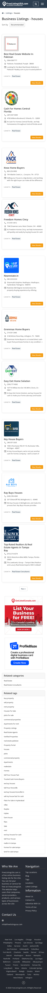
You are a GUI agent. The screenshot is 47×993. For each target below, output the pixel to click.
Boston (28, 955)
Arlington (28, 977)
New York (8, 939)
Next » (23, 589)
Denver (33, 952)
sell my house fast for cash (14, 796)
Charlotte (17, 952)
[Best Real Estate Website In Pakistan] (11, 43)
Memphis (37, 955)
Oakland (10, 974)
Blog (27, 876)
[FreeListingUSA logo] (15, 4)
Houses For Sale (10, 711)
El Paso (41, 952)
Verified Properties (11, 736)
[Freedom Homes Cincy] (11, 209)
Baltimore (6, 962)
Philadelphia (7, 943)
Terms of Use (30, 907)
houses (6, 749)
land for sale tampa (11, 852)
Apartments (8, 762)
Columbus (35, 949)
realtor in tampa (10, 843)
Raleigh (21, 971)
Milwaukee (26, 962)
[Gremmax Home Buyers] (11, 319)
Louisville (16, 962)
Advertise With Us (32, 903)
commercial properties (12, 719)
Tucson (8, 965)
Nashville (6, 958)
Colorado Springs (35, 968)
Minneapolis (20, 974)
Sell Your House (10, 839)
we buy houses (9, 783)
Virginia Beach (11, 971)
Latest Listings (31, 886)
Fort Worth (7, 952)
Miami (37, 971)
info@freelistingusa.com (12, 924)
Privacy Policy (31, 910)
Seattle (25, 952)
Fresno (15, 965)
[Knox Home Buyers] (11, 157)
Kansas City (36, 965)
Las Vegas (38, 958)
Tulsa (29, 974)
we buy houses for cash (12, 834)
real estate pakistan (11, 741)
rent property (9, 707)
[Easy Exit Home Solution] (11, 370)
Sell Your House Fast (11, 775)
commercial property (12, 758)
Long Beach (8, 968)
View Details (36, 83)
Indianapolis (24, 949)
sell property (8, 702)
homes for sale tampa (12, 847)
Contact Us (29, 900)
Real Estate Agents (11, 732)
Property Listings (10, 728)
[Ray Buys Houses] (11, 482)
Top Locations (31, 872)
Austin (25, 946)
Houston (37, 939)
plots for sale (9, 715)
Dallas (9, 946)
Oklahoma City (27, 958)
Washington (18, 955)
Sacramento (25, 965)
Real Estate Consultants (21, 571)
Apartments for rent (11, 724)
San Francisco (12, 949)
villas (6, 805)
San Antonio (28, 943)
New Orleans (18, 977)
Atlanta (24, 968)
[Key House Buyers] (11, 428)
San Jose (17, 946)
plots (6, 753)
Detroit (9, 955)
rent (5, 830)
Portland (16, 958)
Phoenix (18, 943)
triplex (6, 813)
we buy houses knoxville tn (14, 792)
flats (5, 822)
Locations (29, 883)
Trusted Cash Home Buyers (14, 779)
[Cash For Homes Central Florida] (11, 98)
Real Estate (16, 76)
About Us (29, 896)
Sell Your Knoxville (10, 788)
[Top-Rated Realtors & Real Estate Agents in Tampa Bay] (11, 534)
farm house (8, 817)
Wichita (36, 974)
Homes (6, 770)
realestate (7, 766)
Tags (27, 879)
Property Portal (9, 745)
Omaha (29, 971)
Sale (5, 826)
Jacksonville (34, 946)
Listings (9, 13)
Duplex (6, 809)
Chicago (29, 939)
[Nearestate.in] (11, 265)
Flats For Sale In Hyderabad (14, 800)
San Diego (39, 943)
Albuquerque (38, 962)
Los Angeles (19, 939)
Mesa (17, 968)
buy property (9, 698)
